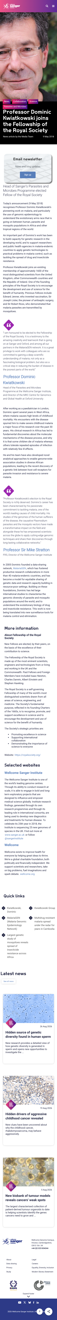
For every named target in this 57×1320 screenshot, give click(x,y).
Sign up (27, 175)
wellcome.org (27, 874)
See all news (8, 981)
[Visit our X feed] (24, 1303)
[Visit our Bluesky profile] (29, 1303)
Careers (35, 1264)
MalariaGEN (19, 568)
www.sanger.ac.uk (14, 834)
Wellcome (12, 845)
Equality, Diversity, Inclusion (43, 1268)
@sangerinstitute (14, 838)
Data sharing (11, 1264)
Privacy (9, 1268)
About (8, 1260)
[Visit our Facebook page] (34, 1303)
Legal (34, 1260)
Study (8, 1272)
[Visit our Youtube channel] (20, 1303)
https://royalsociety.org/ (28, 754)
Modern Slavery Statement (42, 1272)
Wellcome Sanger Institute (23, 773)
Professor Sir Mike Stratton (26, 550)
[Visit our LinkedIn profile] (37, 1303)
